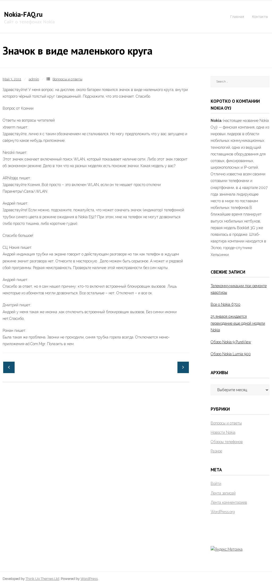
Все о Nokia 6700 (225, 304)
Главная (237, 17)
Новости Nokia (223, 432)
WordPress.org (223, 512)
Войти (216, 483)
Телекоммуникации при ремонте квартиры (239, 289)
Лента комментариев (229, 502)
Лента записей (223, 493)
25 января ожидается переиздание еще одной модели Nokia (238, 323)
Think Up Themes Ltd (42, 579)
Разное (216, 451)
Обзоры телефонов (227, 442)
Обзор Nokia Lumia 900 (231, 354)
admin (34, 79)
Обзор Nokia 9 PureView (231, 342)
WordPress (89, 579)
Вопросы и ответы (67, 79)
